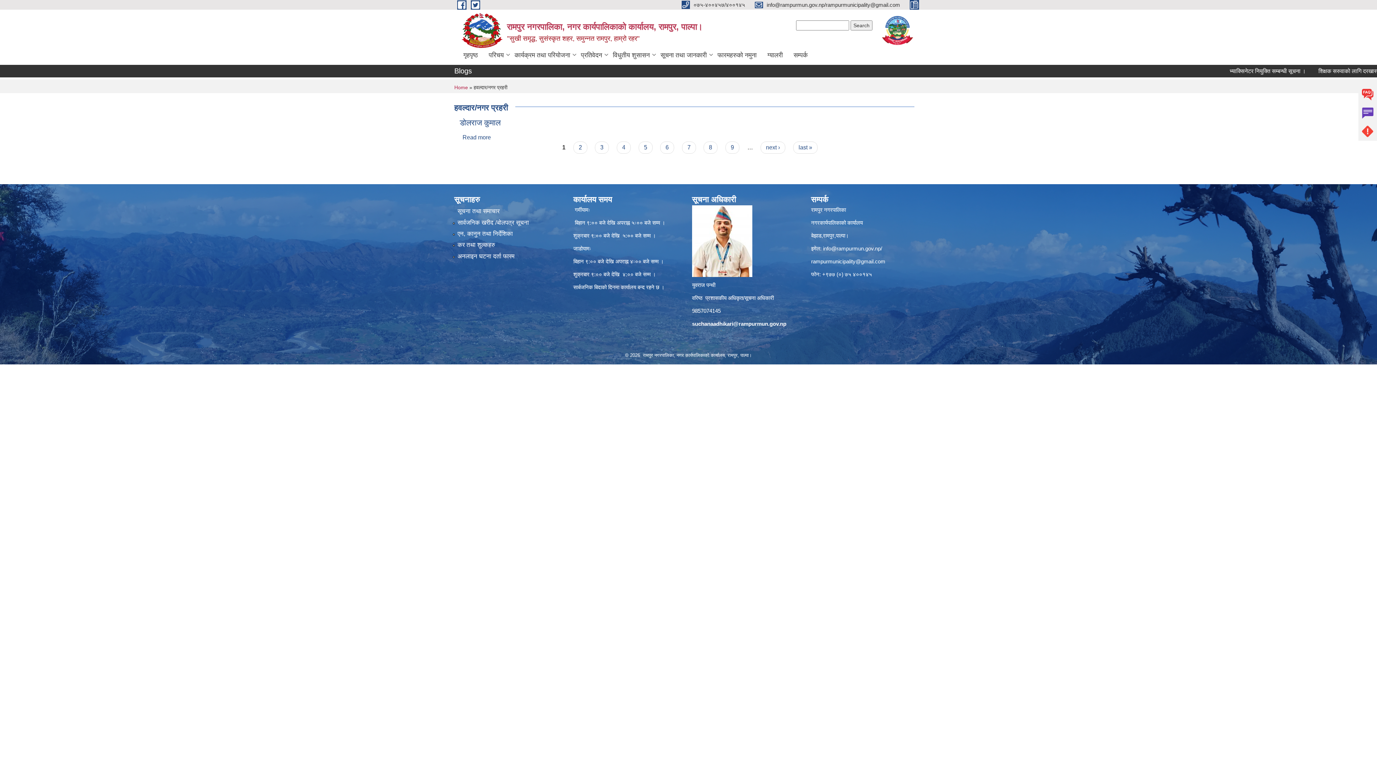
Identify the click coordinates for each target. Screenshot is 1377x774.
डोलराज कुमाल (480, 122)
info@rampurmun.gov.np (852, 248)
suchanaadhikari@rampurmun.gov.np (739, 324)
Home (461, 87)
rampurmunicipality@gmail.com (848, 261)
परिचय (496, 55)
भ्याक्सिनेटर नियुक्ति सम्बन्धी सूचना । (1233, 71)
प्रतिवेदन (591, 55)
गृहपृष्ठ (470, 55)
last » (805, 147)
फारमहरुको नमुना (737, 55)
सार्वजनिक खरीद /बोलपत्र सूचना (493, 222)
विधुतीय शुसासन (631, 55)
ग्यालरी (775, 55)
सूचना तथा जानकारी (684, 55)
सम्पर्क (801, 55)
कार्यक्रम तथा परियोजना (542, 55)
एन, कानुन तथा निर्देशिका (485, 233)
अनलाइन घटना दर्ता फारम (486, 256)
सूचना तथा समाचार (479, 211)
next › (773, 147)
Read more (477, 137)
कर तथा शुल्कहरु (476, 245)
